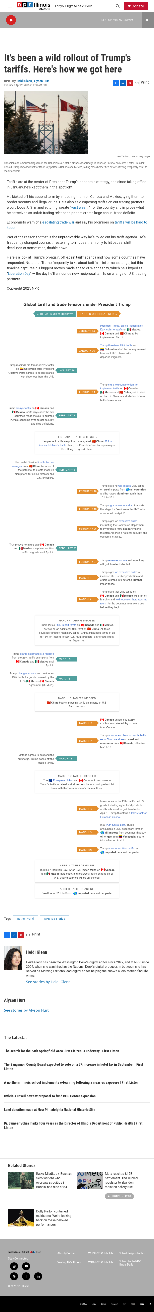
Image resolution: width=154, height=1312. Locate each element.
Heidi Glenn (24, 81)
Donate (138, 6)
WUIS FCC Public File (100, 1253)
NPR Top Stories (54, 918)
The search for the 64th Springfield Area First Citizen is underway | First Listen (61, 1051)
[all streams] (148, 20)
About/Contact (66, 1253)
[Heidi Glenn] (13, 958)
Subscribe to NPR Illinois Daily (130, 1263)
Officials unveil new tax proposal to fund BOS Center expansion (50, 1096)
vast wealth (80, 207)
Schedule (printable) (132, 1253)
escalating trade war (58, 222)
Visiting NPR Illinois (69, 1262)
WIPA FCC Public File (100, 1262)
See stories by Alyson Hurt (26, 1010)
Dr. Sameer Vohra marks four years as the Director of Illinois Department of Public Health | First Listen (73, 1125)
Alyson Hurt (41, 81)
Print (145, 82)
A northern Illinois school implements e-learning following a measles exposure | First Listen (71, 1082)
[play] (11, 20)
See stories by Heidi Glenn (48, 981)
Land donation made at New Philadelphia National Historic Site (49, 1110)
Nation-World (25, 918)
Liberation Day (19, 273)
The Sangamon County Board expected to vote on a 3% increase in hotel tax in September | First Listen (73, 1066)
